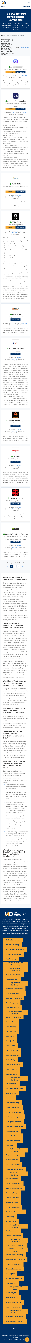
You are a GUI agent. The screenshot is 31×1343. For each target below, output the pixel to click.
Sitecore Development (13, 1269)
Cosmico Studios (16, 498)
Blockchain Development (14, 989)
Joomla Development (13, 1136)
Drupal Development (13, 1065)
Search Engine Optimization (15, 1259)
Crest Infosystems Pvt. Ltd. (16, 534)
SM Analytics (10, 1274)
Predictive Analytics (13, 1207)
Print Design (10, 1217)
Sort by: (22, 47)
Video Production (12, 1297)
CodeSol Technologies (16, 101)
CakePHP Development (14, 998)
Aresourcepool (16, 67)
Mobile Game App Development (15, 1174)
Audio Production (12, 979)
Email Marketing (11, 1074)
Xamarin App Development (15, 1321)
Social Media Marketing (14, 1278)
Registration (26, 6)
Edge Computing (11, 1069)
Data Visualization (12, 1050)
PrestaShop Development (15, 1212)
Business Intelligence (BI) (14, 993)
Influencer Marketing (13, 1107)
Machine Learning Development (15, 1150)
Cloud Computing (12, 1003)
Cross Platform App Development (15, 1012)
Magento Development (14, 1155)
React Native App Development (15, 1240)
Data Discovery (11, 1027)
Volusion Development (13, 1302)
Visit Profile (15, 319)
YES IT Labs (16, 184)
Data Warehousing (12, 1055)
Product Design (11, 1221)
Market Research (12, 1160)
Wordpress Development (14, 1316)
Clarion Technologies (16, 420)
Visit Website (20, 72)
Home (3, 35)
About (10, 1339)
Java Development (12, 1131)
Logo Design (10, 1145)
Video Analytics (11, 1293)
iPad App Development (14, 1122)
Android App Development (15, 949)
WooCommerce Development (15, 1312)
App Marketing (11, 959)
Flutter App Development (14, 1088)
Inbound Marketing (12, 1103)
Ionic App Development (14, 1117)
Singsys (16, 456)
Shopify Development (13, 1264)
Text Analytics (11, 1283)
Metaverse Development (14, 1169)
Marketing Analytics (13, 1164)
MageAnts (16, 314)
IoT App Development (13, 1112)
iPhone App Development (14, 1126)
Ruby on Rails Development (15, 1245)
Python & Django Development (15, 1226)
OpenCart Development (14, 1188)
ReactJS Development (13, 1236)
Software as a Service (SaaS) (15, 1250)
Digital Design (10, 1060)
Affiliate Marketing (12, 945)
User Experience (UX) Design (16, 1288)
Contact (25, 1339)
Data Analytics (11, 1022)
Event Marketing (11, 1084)
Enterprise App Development (16, 1079)
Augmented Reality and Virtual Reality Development (15, 964)
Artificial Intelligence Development (15, 969)
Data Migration (11, 1031)
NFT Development (12, 1179)
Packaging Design (12, 1193)
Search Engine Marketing (14, 1255)
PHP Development (12, 1202)
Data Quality (10, 1041)
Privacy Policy (17, 1339)
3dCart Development (13, 940)
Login (3, 6)
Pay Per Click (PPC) (12, 1198)
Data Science (10, 1046)
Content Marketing (12, 1008)
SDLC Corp (16, 222)
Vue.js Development (13, 1307)
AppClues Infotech (16, 348)
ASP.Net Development (13, 974)
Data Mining (10, 1036)
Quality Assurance (12, 1231)
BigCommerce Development (15, 984)
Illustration (10, 1098)
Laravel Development (13, 1141)
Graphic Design (11, 1093)
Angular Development (13, 954)
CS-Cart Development (13, 1017)
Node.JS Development (13, 1183)
